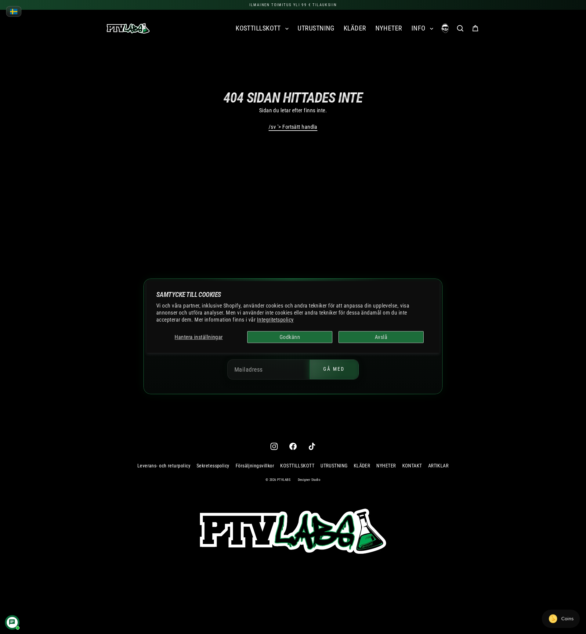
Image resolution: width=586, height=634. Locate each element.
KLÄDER (355, 28)
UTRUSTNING (316, 28)
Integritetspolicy (275, 320)
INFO (419, 28)
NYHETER (388, 28)
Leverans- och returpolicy (163, 466)
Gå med (334, 369)
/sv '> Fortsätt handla (293, 127)
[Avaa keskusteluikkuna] (12, 622)
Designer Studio (309, 480)
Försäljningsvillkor (255, 466)
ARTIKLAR (438, 466)
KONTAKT (412, 466)
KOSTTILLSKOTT (259, 28)
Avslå (381, 337)
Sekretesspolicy (213, 466)
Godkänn (290, 337)
